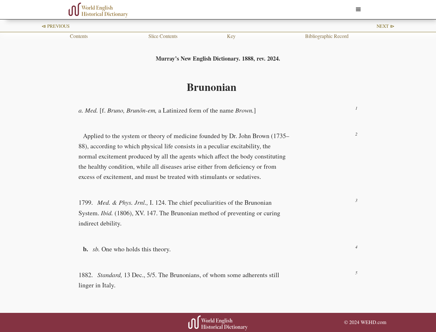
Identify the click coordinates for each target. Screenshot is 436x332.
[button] (358, 9)
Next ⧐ (386, 26)
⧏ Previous (55, 26)
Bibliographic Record (327, 36)
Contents (79, 36)
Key (231, 36)
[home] (98, 10)
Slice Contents (162, 36)
